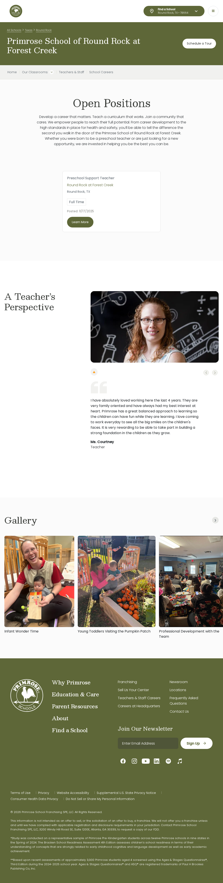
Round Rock (44, 30)
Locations (178, 689)
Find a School (70, 730)
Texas (28, 30)
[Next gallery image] (215, 520)
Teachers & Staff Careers (139, 697)
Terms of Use (20, 793)
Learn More (80, 222)
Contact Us (179, 711)
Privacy (43, 793)
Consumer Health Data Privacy (34, 799)
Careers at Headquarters (139, 706)
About (60, 718)
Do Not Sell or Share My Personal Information (100, 799)
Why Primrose (71, 682)
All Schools (14, 30)
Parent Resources (75, 706)
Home (12, 72)
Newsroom (179, 681)
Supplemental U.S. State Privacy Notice (126, 793)
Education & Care (75, 694)
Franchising (127, 681)
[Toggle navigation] (213, 11)
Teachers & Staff (71, 72)
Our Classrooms (35, 72)
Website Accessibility (73, 793)
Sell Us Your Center (133, 689)
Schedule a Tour (199, 43)
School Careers (101, 72)
